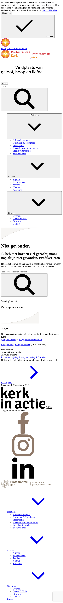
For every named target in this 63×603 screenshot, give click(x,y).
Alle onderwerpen (21, 514)
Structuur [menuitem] (17, 221)
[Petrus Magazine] (49, 408)
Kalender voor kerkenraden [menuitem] (25, 148)
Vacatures (17, 563)
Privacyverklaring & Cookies (32, 357)
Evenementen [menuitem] (19, 182)
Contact (16, 596)
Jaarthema (17, 558)
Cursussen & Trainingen (24, 517)
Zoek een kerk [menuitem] (19, 153)
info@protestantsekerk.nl (30, 339)
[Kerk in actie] (23, 408)
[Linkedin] (23, 478)
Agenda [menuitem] (16, 179)
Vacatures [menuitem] (17, 190)
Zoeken (10, 599)
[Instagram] (23, 455)
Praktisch (34, 115)
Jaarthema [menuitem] (17, 184)
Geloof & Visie (20, 591)
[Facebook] (23, 433)
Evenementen (19, 555)
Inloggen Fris (7, 344)
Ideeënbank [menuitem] (18, 145)
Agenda (16, 553)
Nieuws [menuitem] (16, 187)
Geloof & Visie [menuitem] (20, 218)
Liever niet (6, 13)
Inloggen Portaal (22, 344)
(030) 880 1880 (8, 339)
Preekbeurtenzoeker (22, 525)
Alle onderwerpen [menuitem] (21, 140)
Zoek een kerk (19, 527)
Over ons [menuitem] (17, 216)
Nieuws (16, 561)
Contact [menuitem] (16, 224)
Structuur (17, 594)
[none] (34, 134)
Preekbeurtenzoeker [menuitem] (22, 151)
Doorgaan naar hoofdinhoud (14, 48)
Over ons (12, 213)
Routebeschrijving (9, 357)
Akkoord (49, 37)
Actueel (11, 176)
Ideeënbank (18, 519)
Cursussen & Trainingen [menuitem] (24, 143)
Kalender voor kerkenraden (25, 522)
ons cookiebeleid (49, 10)
